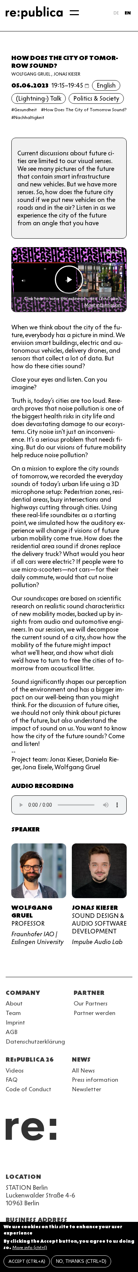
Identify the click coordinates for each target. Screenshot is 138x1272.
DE (116, 13)
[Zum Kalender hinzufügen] (87, 85)
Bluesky (35, 1159)
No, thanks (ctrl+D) (81, 1261)
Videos (15, 1070)
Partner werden (94, 1012)
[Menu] (74, 12)
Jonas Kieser (66, 74)
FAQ (11, 1079)
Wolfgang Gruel (30, 74)
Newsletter (86, 1089)
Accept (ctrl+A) (26, 1261)
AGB (12, 1031)
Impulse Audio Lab (97, 942)
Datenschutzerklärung (35, 1041)
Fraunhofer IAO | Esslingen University (37, 938)
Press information (95, 1079)
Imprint (15, 1022)
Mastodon (48, 1159)
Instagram (22, 1159)
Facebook (99, 1159)
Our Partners (91, 1003)
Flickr (73, 1159)
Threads (86, 1159)
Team (13, 1012)
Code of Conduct (28, 1089)
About (14, 1003)
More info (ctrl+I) (29, 1247)
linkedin (61, 1159)
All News (83, 1070)
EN (128, 13)
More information (102, 304)
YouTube (10, 1159)
